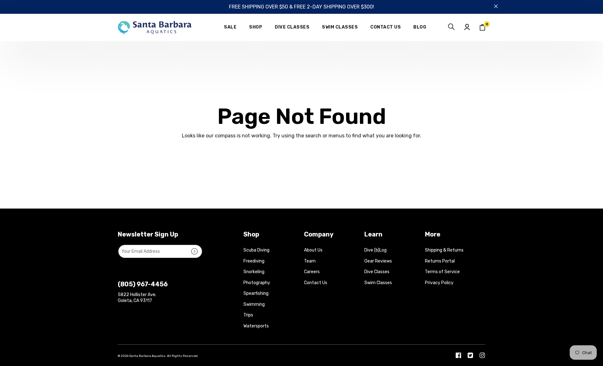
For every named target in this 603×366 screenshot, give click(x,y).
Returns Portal (440, 261)
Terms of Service (442, 271)
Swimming (254, 304)
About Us (313, 250)
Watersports (256, 326)
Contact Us (315, 282)
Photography (256, 282)
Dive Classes (376, 271)
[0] (482, 27)
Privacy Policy (439, 282)
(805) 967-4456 (143, 284)
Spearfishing (256, 293)
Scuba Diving (256, 250)
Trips (248, 315)
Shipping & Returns (444, 250)
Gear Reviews (378, 261)
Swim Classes (378, 282)
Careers (312, 271)
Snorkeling (253, 271)
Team (310, 261)
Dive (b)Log (375, 250)
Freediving (253, 261)
